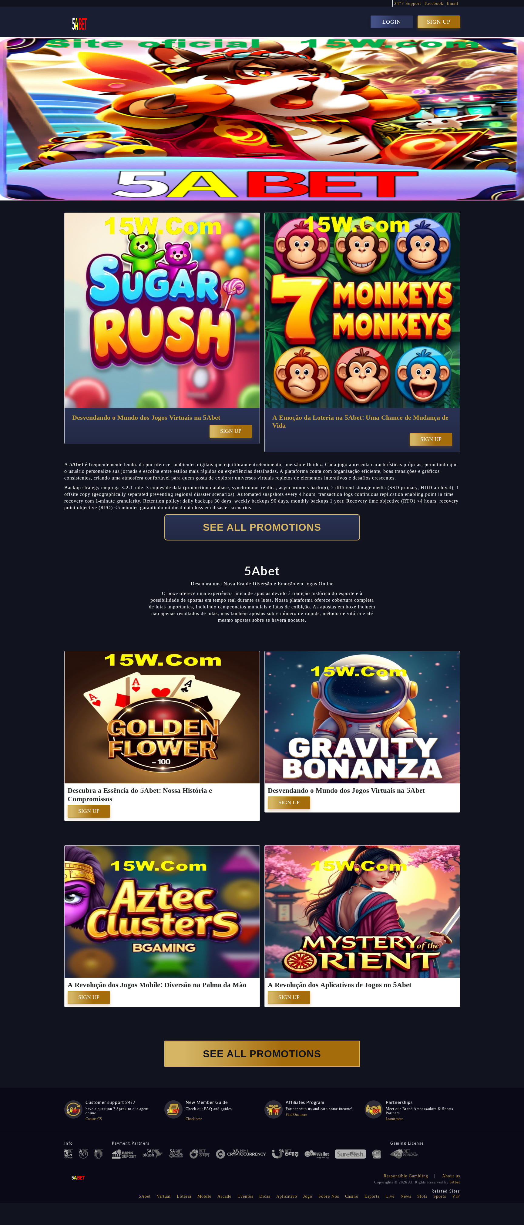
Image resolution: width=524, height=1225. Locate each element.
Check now (194, 1119)
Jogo (307, 1196)
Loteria (184, 1196)
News (406, 1196)
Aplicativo (286, 1196)
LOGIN (391, 22)
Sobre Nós (328, 1196)
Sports (439, 1196)
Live (390, 1196)
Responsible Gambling (406, 1176)
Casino (351, 1196)
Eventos (245, 1196)
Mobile (204, 1196)
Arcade (224, 1196)
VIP (456, 1196)
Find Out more (296, 1114)
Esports (371, 1196)
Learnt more (394, 1119)
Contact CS (94, 1119)
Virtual (164, 1196)
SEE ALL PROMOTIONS (262, 527)
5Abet (455, 1182)
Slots (422, 1196)
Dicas (264, 1196)
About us (451, 1176)
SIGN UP (438, 22)
